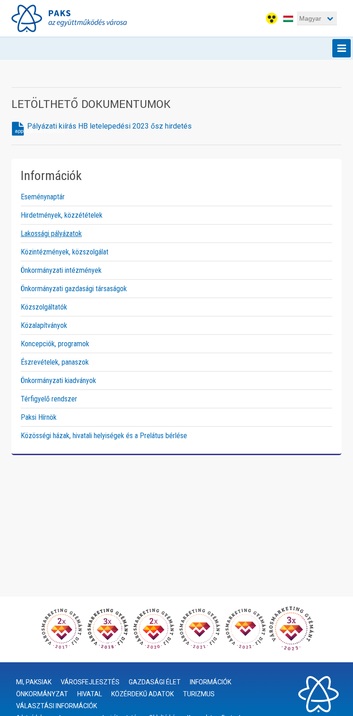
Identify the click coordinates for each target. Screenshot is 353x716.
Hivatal (89, 694)
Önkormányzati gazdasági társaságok (74, 288)
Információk (210, 682)
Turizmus (199, 694)
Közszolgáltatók (44, 307)
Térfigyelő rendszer (49, 399)
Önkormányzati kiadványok (58, 380)
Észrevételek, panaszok (55, 362)
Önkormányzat (42, 694)
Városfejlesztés (90, 682)
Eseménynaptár (43, 196)
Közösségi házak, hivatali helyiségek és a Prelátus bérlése (104, 435)
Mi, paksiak (33, 682)
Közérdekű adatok (142, 694)
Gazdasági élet (155, 682)
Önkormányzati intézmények (61, 270)
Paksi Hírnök (39, 417)
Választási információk (56, 706)
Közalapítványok (44, 325)
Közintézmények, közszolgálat (64, 252)
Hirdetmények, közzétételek (61, 215)
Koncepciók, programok (55, 343)
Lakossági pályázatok (51, 233)
